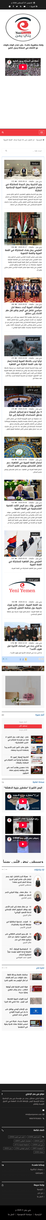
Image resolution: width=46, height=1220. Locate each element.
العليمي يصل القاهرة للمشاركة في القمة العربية (25, 563)
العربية (33, 6)
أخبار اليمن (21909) (34, 1137)
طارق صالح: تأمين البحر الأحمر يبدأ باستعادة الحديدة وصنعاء (16, 749)
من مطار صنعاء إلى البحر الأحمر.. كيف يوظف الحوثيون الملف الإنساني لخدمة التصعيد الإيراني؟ (18, 909)
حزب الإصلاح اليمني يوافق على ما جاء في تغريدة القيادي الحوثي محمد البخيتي (16, 1012)
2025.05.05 (22, 304)
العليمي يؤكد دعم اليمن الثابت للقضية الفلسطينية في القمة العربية (24, 507)
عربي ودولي (32, 339)
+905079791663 (35, 1118)
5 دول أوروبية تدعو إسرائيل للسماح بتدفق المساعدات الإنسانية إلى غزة (25, 413)
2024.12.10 (22, 643)
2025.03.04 (22, 502)
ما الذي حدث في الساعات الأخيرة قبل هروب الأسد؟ (24, 647)
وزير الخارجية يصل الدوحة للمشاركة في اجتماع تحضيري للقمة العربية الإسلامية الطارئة (24, 187)
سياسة (35, 163)
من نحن (40, 1193)
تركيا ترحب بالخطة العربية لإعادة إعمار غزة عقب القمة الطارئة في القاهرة (24, 362)
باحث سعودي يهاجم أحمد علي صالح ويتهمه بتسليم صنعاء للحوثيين (18, 770)
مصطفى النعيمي (25, 885)
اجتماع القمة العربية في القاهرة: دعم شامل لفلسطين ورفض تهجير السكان (24, 464)
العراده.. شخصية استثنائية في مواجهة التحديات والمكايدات (18, 923)
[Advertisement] (23, 101)
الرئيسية (39, 140)
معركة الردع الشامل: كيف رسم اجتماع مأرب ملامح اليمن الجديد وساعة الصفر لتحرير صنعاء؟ (18, 879)
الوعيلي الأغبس (25, 927)
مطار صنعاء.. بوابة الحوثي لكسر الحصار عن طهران (18, 894)
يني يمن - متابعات (35, 181)
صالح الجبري (27, 915)
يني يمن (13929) (37, 1144)
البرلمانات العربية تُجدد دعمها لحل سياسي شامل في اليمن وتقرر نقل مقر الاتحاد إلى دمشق (24, 310)
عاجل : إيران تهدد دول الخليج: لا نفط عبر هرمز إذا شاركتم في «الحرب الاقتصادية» (17, 739)
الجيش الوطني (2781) (22, 1148)
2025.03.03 (22, 558)
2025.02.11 (23, 602)
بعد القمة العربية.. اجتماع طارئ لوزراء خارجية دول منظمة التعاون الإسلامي (24, 606)
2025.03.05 (22, 459)
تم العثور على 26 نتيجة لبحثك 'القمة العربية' (18, 140)
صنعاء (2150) (39, 1152)
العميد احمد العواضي (23, 957)
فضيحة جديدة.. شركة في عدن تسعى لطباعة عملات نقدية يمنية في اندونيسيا (16, 1024)
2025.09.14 (22, 181)
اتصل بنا (40, 1196)
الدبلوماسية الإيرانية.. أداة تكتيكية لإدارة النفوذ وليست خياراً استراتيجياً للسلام (19, 951)
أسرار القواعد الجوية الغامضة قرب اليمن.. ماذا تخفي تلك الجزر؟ (16, 1000)
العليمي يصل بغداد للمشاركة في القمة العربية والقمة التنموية (23, 251)
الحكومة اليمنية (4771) (22, 1144)
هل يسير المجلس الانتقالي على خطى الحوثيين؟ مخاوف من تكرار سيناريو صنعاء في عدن (18, 936)
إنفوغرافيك (39, 1173)
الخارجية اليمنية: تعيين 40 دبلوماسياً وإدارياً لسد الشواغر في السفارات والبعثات (16, 760)
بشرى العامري (26, 898)
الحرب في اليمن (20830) (17, 1137)
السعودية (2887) (38, 1148)
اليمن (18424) (38, 1141)
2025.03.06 (22, 358)
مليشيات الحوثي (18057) (23, 1141)
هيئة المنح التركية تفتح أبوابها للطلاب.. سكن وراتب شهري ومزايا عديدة (17, 989)
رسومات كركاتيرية (36, 1169)
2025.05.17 (22, 247)
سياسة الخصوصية (24, 1214)
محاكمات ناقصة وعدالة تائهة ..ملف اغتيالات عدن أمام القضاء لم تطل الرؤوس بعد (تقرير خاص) (16, 977)
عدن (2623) (8, 1148)
